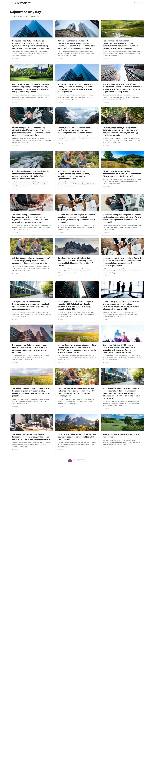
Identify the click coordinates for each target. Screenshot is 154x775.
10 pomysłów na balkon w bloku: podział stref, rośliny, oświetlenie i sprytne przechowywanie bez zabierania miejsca (75, 130)
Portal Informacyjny (20, 3)
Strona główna (139, 3)
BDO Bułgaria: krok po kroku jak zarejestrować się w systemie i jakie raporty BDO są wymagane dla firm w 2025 (122, 173)
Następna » (81, 461)
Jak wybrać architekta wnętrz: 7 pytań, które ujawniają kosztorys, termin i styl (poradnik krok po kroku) (77, 436)
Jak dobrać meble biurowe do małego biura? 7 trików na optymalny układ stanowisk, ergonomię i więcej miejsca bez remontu (31, 260)
